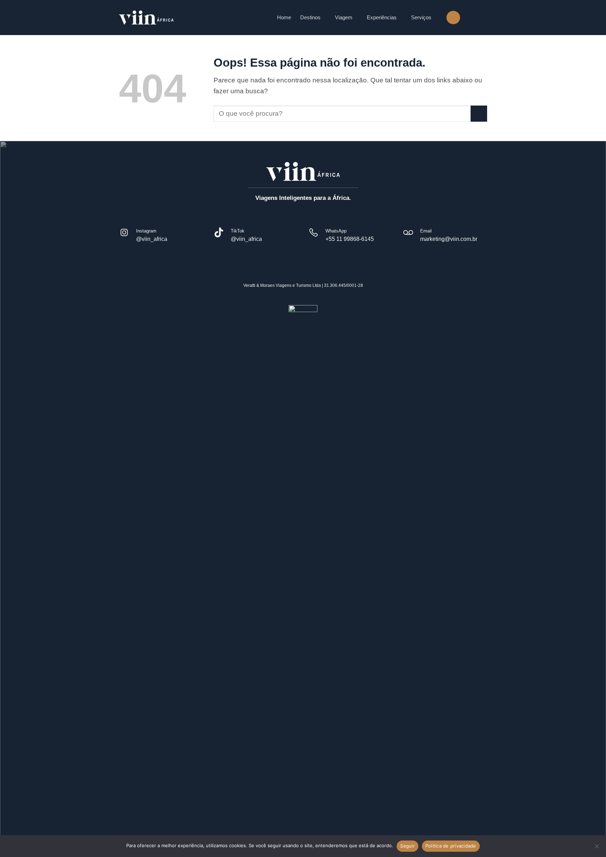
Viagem (343, 17)
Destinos (310, 17)
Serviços (421, 17)
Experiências (382, 17)
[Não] (596, 848)
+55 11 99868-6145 (349, 239)
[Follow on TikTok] (481, 17)
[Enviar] (479, 114)
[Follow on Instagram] (470, 17)
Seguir (407, 846)
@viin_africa (151, 239)
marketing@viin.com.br (448, 239)
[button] (453, 18)
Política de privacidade (450, 846)
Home (284, 17)
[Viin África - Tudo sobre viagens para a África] (146, 18)
